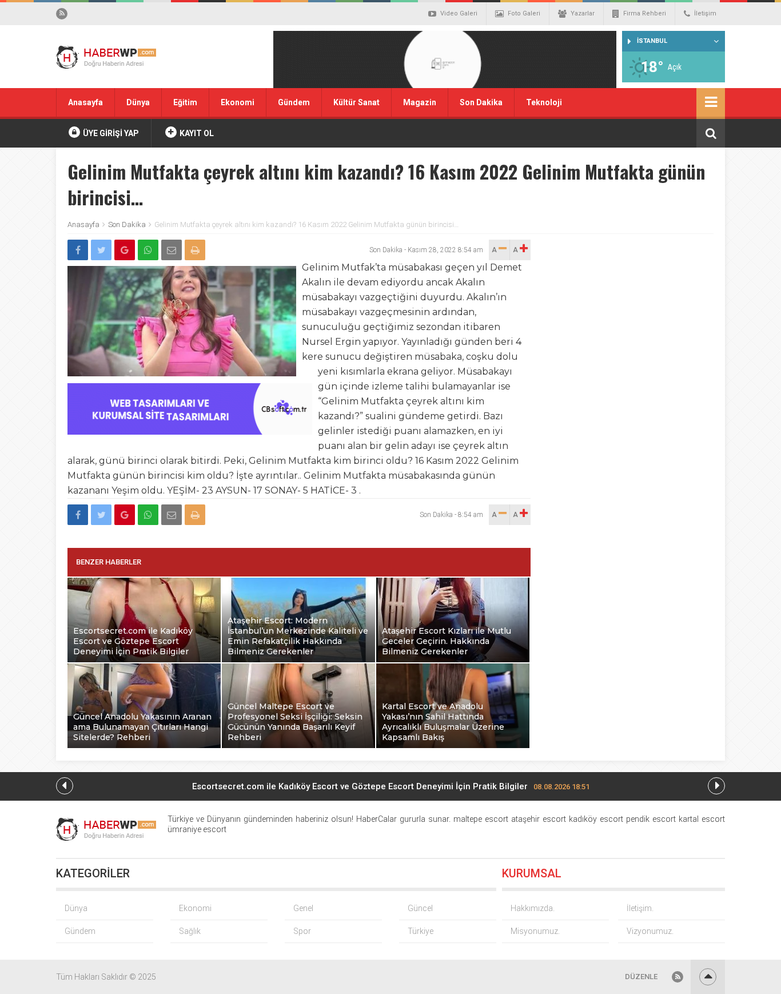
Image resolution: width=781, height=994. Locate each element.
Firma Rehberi (644, 13)
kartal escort (702, 819)
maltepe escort (480, 819)
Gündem (294, 102)
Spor (302, 931)
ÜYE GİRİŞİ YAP (110, 133)
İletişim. (640, 908)
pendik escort (651, 819)
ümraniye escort (197, 829)
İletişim (705, 13)
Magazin (419, 102)
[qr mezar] (444, 63)
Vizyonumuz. (650, 931)
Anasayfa (85, 102)
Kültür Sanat (356, 102)
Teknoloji (544, 102)
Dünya (138, 102)
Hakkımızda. (533, 908)
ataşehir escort (538, 819)
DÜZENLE (641, 976)
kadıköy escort (596, 819)
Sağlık (190, 931)
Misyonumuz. (535, 931)
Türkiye (420, 931)
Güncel (420, 908)
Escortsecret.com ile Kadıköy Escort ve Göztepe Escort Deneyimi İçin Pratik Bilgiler (390, 786)
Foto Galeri (524, 13)
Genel (303, 908)
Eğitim (185, 102)
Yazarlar (583, 13)
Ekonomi (237, 102)
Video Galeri (458, 13)
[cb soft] (189, 431)
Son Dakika (481, 102)
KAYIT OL (196, 133)
